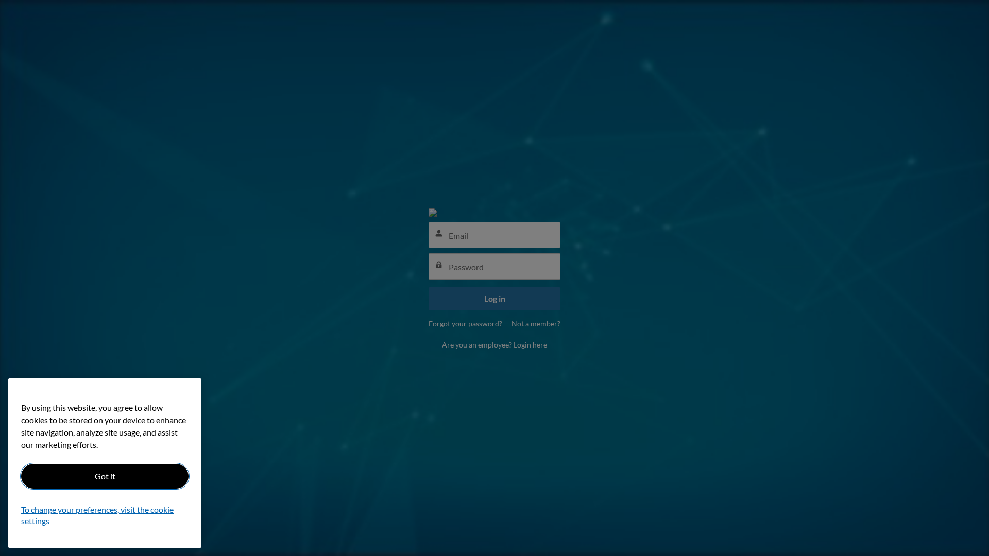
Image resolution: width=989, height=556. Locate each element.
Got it (105, 476)
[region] (104, 463)
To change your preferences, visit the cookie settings (97, 515)
